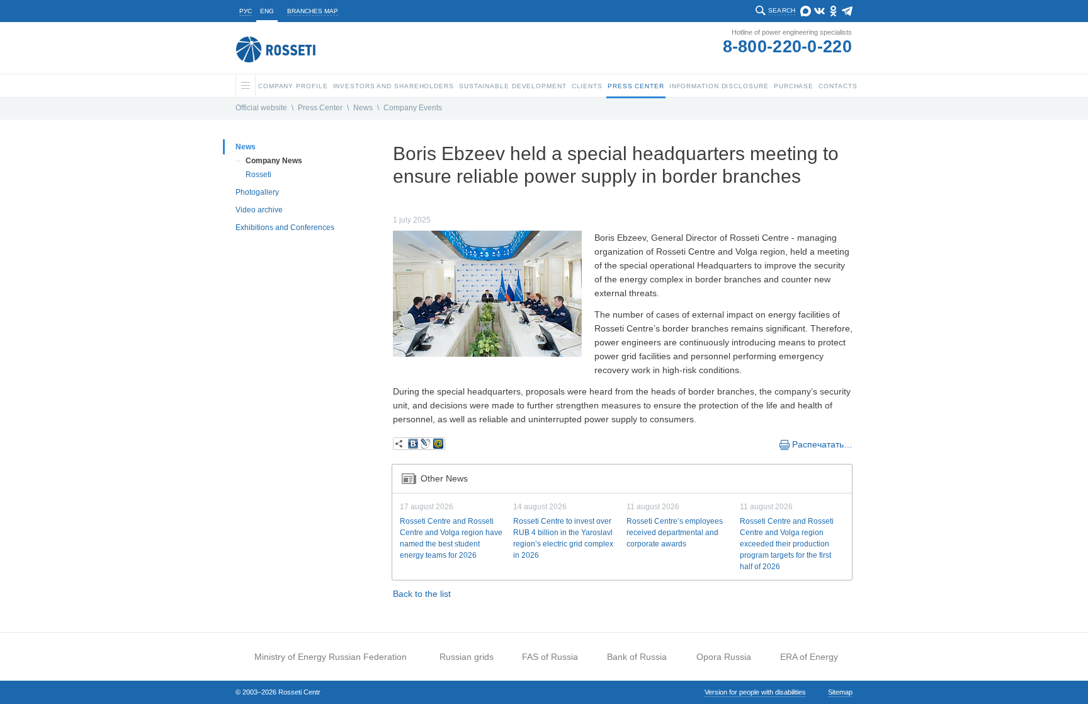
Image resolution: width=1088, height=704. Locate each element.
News (363, 107)
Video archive (259, 209)
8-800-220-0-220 (788, 46)
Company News (274, 160)
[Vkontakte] (413, 444)
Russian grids (466, 657)
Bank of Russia (637, 657)
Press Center (320, 107)
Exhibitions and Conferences (284, 227)
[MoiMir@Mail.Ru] (438, 444)
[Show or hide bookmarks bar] (399, 443)
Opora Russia (723, 657)
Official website (261, 107)
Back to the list (422, 594)
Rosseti (258, 174)
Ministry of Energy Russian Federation (330, 657)
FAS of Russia (550, 657)
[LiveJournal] (426, 444)
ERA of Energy (809, 657)
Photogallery (257, 192)
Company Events (412, 107)
